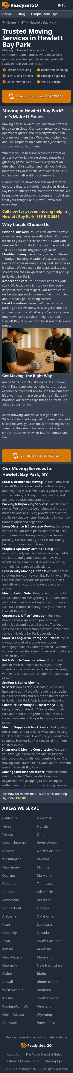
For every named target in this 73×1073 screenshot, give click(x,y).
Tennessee (45, 883)
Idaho (41, 973)
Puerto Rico (46, 1022)
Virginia (43, 859)
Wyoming (44, 1014)
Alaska (7, 998)
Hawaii (7, 981)
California (9, 818)
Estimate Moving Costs (23, 1061)
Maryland (44, 875)
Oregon (43, 908)
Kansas (7, 949)
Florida (42, 826)
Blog (21, 14)
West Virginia (12, 990)
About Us (13, 1054)
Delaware (9, 1022)
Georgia (8, 875)
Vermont (44, 1006)
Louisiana (44, 924)
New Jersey (11, 867)
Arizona (8, 851)
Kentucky (9, 932)
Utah (6, 924)
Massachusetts (14, 842)
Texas (6, 826)
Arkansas (44, 949)
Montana (44, 990)
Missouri (44, 900)
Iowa (6, 941)
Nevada (43, 932)
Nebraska (9, 965)
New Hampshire (49, 965)
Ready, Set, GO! (31, 1069)
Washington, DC (15, 1006)
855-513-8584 (17, 798)
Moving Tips (54, 1061)
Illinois (7, 834)
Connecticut (11, 908)
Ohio (41, 834)
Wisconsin (45, 891)
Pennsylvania (47, 842)
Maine (7, 973)
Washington (12, 859)
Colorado (9, 883)
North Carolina (48, 851)
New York (44, 818)
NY (22, 22)
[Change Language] (62, 5)
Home (7, 14)
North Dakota (13, 1014)
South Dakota (48, 998)
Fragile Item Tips (44, 14)
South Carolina (48, 941)
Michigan (44, 867)
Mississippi (45, 957)
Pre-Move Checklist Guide (44, 1054)
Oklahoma (45, 916)
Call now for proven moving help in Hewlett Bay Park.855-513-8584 (34, 214)
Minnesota (10, 900)
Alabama (9, 916)
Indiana (8, 891)
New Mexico (12, 957)
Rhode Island (47, 981)
